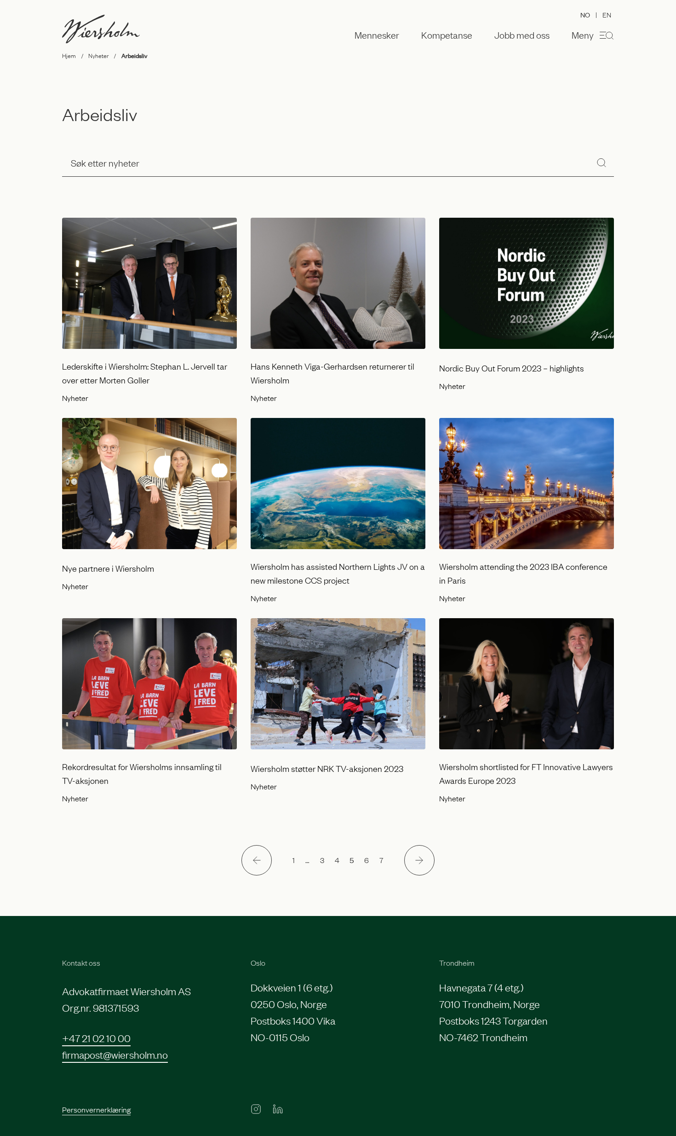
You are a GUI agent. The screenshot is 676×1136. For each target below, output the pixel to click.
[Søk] (601, 162)
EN (606, 14)
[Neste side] (419, 860)
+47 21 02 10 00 (96, 1037)
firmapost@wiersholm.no (115, 1054)
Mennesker (377, 35)
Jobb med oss (522, 35)
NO (585, 14)
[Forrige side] (256, 860)
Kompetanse (446, 35)
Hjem (69, 55)
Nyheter (98, 55)
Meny (583, 35)
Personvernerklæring (96, 1109)
